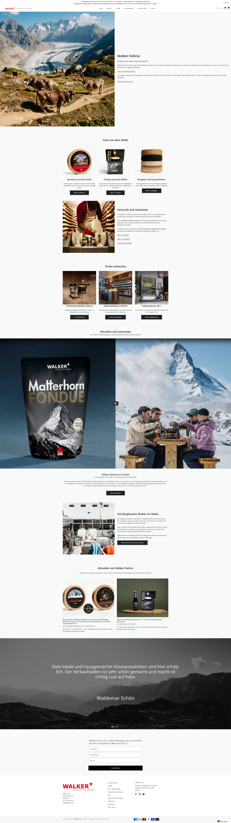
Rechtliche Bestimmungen (115, 798)
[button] (224, 821)
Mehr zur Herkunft (123, 235)
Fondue (118, 8)
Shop (100, 8)
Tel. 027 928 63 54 (68, 800)
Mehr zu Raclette (79, 193)
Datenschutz (111, 801)
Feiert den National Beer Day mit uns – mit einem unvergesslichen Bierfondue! (139, 620)
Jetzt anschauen (115, 493)
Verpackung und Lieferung (115, 792)
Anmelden (115, 768)
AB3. (107, 819)
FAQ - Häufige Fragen (114, 789)
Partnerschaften (142, 8)
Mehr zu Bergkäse (151, 191)
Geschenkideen (128, 8)
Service (153, 8)
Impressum (111, 804)
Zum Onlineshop (79, 317)
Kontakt (110, 786)
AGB (109, 795)
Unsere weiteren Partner (125, 81)
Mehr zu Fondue (115, 193)
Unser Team (111, 807)
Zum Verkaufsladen (115, 317)
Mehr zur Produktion (123, 239)
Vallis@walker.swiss (68, 803)
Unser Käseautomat (151, 317)
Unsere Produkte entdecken (126, 71)
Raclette (109, 8)
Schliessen (5, 2)
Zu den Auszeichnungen (124, 243)
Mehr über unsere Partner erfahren (132, 543)
